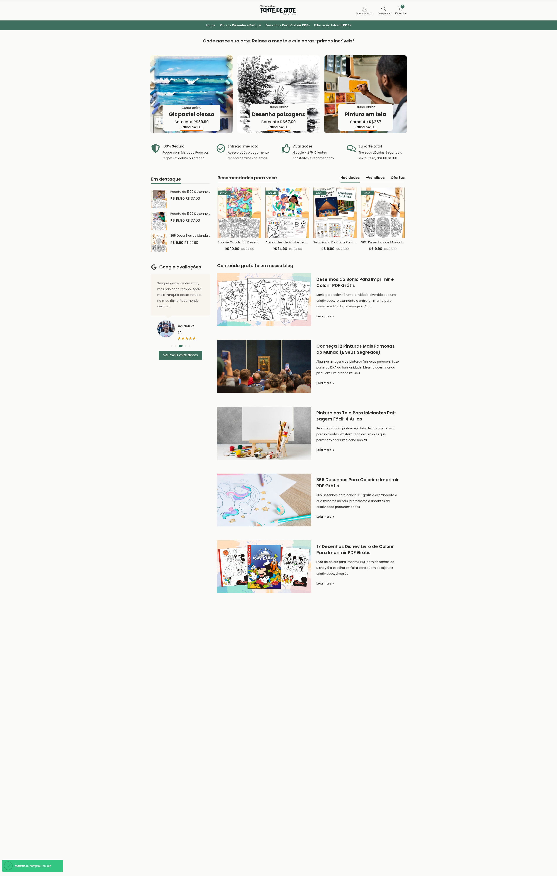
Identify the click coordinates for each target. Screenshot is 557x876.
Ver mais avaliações (180, 355)
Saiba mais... (191, 127)
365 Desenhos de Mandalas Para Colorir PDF (396, 242)
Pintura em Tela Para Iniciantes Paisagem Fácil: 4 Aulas (356, 416)
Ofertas (398, 177)
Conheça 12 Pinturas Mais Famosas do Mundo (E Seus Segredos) (355, 349)
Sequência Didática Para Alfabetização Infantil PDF (354, 242)
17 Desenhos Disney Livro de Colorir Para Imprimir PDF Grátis (355, 549)
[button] (172, 346)
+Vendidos (375, 177)
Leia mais (324, 316)
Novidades (350, 177)
